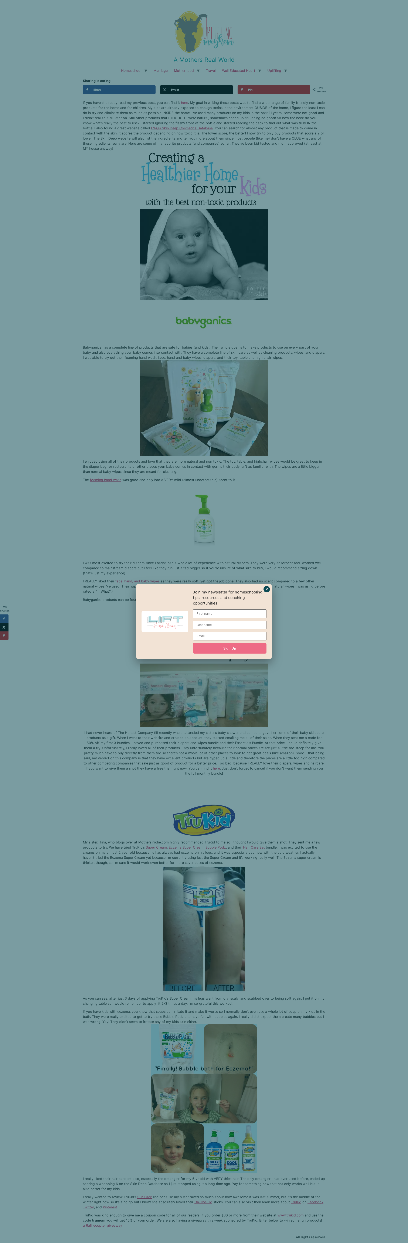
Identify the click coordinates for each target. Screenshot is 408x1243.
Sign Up (229, 648)
